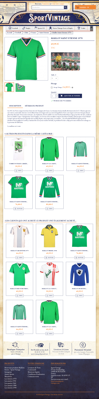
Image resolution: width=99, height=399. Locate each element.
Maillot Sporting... (79, 288)
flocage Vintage (62, 87)
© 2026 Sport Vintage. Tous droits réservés (49, 395)
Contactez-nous (33, 376)
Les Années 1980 (10, 385)
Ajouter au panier (70, 96)
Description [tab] (15, 106)
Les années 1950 (10, 381)
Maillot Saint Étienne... (80, 163)
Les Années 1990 (10, 388)
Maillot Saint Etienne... (19, 202)
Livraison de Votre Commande (34, 369)
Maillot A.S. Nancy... (49, 288)
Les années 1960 (10, 383)
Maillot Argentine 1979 (20, 250)
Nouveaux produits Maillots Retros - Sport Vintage (14, 369)
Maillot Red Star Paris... (19, 288)
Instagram (8, 372)
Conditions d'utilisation (36, 374)
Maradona (8, 376)
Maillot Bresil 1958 (49, 250)
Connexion (45, 4)
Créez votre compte (58, 4)
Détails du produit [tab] (34, 106)
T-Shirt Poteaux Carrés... (18, 163)
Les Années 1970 (10, 379)
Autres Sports (9, 374)
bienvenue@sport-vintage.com (57, 382)
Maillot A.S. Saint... (49, 163)
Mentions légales (34, 372)
